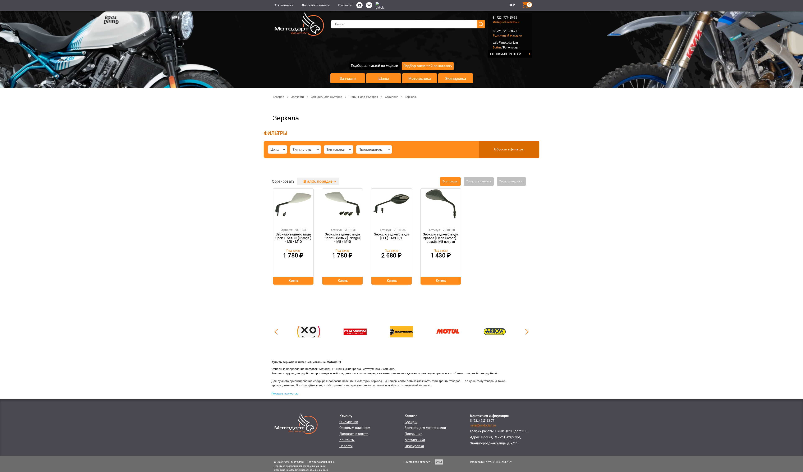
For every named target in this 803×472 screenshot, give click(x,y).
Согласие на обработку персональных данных (301, 469)
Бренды (411, 422)
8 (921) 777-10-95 (505, 17)
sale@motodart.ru (505, 43)
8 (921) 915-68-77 (505, 31)
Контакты (345, 5)
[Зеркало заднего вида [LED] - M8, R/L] (392, 207)
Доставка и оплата (316, 5)
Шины (383, 78)
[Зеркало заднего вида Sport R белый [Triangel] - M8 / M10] (342, 207)
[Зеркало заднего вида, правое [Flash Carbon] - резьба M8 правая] (441, 207)
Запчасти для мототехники (425, 428)
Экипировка (455, 78)
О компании (284, 5)
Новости (346, 446)
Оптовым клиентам (354, 428)
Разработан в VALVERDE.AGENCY (491, 461)
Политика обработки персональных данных (299, 465)
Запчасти (348, 78)
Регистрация (511, 47)
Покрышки (413, 434)
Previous (276, 331)
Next (526, 331)
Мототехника (419, 78)
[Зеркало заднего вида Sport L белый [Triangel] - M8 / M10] (293, 207)
